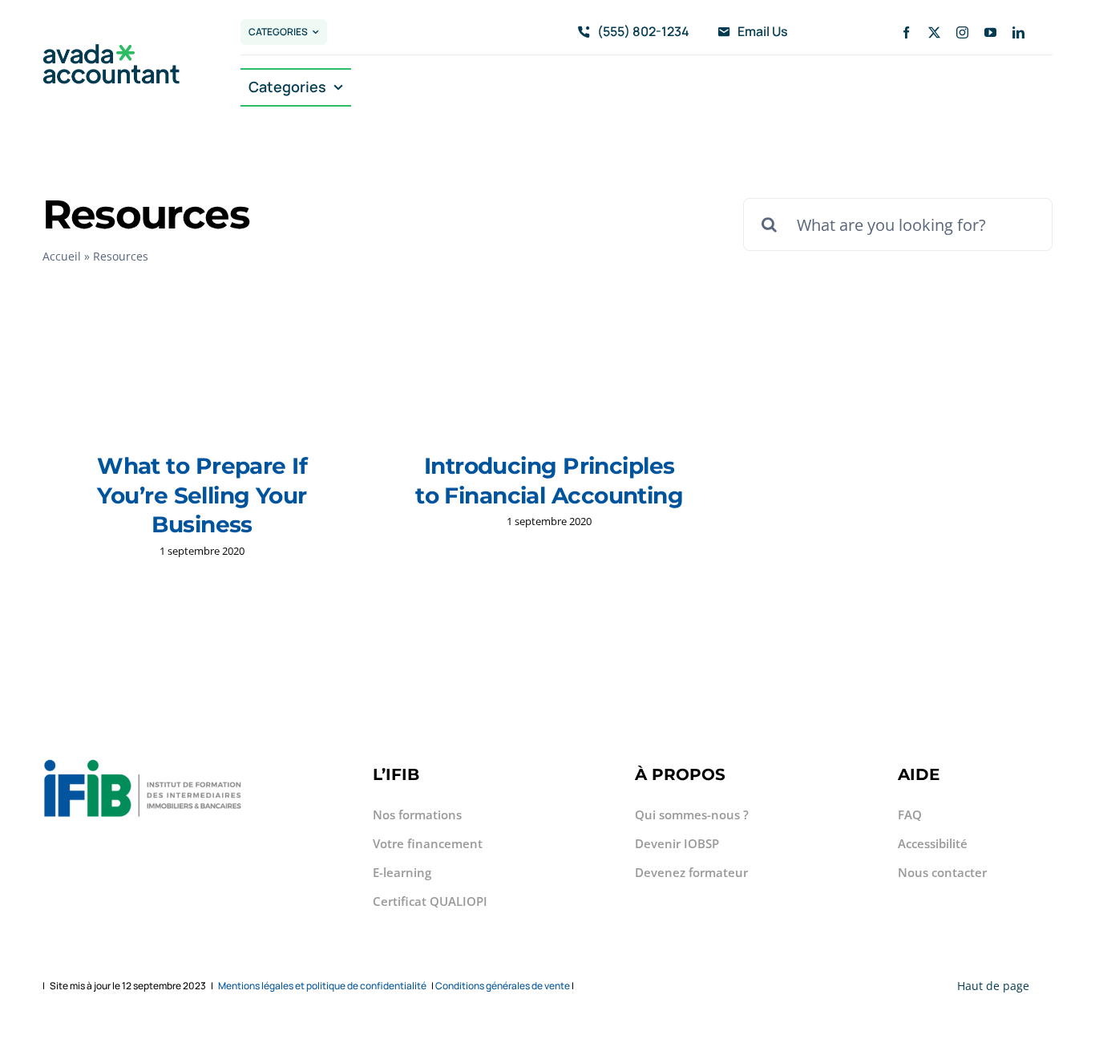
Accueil (61, 256)
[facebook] (906, 32)
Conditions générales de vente (502, 985)
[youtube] (990, 32)
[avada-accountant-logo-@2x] (111, 51)
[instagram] (962, 32)
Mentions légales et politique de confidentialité (322, 985)
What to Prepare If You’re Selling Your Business (202, 495)
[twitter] (934, 32)
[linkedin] (1018, 32)
